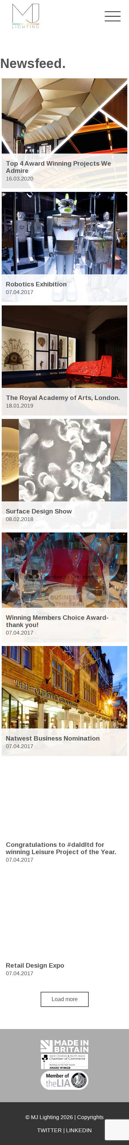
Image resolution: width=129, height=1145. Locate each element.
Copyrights (90, 1117)
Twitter (49, 1130)
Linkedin (79, 1130)
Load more (65, 999)
